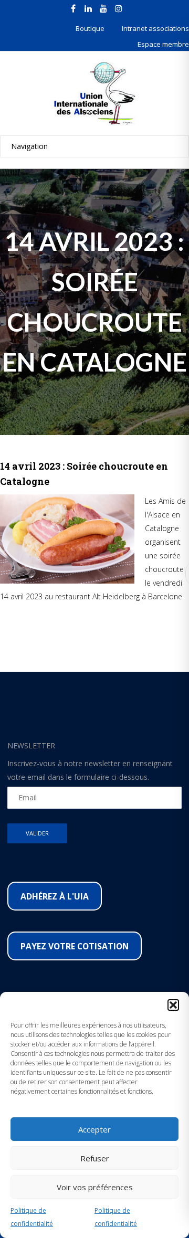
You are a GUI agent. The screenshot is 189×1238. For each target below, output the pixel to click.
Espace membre (163, 44)
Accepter (94, 1129)
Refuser (94, 1158)
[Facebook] (73, 8)
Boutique (90, 28)
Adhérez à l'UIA (54, 896)
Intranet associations (155, 28)
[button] (173, 1005)
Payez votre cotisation (74, 946)
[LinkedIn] (88, 8)
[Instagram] (118, 8)
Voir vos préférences (95, 1187)
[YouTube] (103, 8)
